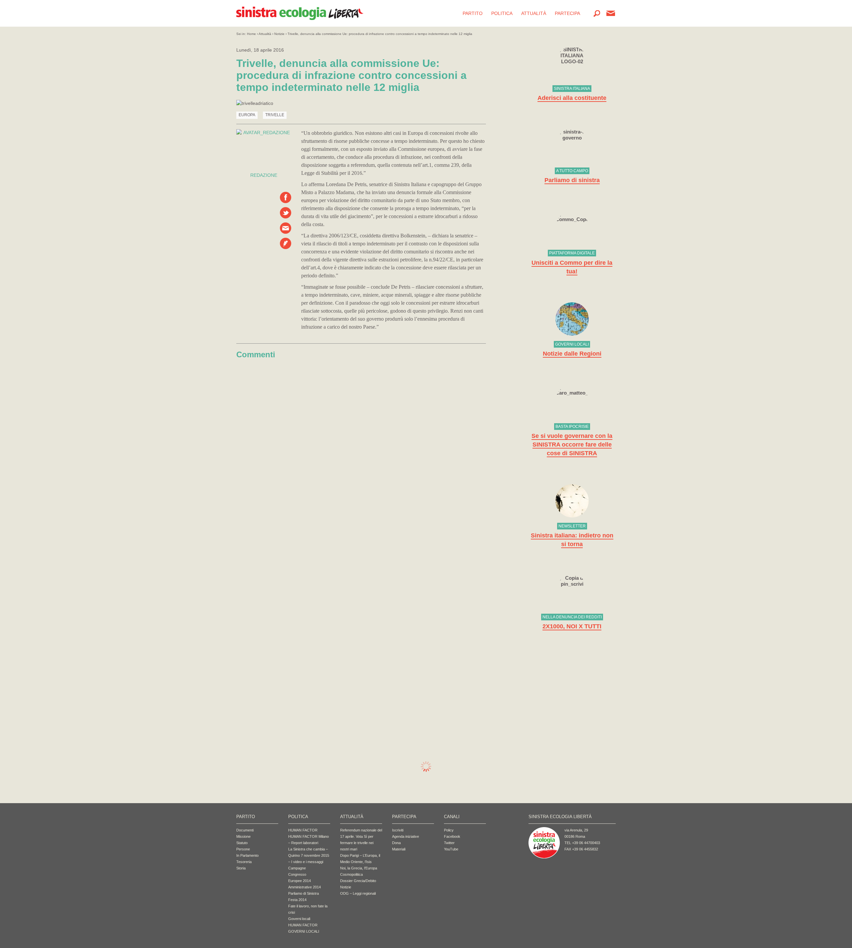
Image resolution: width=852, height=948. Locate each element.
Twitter (449, 843)
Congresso (297, 874)
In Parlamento (247, 855)
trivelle (274, 115)
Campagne (297, 868)
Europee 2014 (299, 881)
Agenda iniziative (405, 836)
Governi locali (299, 919)
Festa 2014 (297, 900)
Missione (243, 836)
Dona (396, 843)
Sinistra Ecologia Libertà (299, 13)
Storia (241, 868)
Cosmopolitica (351, 874)
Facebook (452, 836)
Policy (449, 830)
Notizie (279, 34)
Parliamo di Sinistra (303, 893)
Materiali (398, 849)
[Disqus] (361, 446)
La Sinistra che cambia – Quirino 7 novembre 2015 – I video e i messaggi (308, 855)
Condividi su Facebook (285, 197)
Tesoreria (244, 862)
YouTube (451, 849)
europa (247, 115)
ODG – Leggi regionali (358, 893)
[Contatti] (611, 13)
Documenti (245, 830)
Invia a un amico (285, 228)
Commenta (285, 243)
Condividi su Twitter (285, 212)
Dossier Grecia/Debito (358, 881)
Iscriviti (397, 830)
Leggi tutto (572, 74)
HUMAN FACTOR (303, 830)
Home (251, 34)
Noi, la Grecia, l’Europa (358, 868)
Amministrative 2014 (304, 887)
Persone (243, 849)
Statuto (242, 843)
